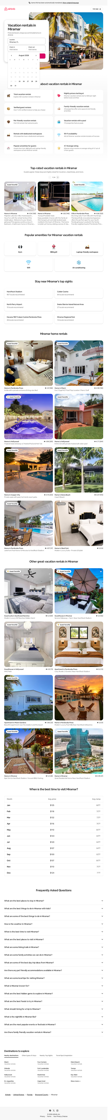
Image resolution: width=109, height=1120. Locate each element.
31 (15, 86)
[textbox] (17, 49)
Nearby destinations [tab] (11, 1055)
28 (32, 81)
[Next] (57, 177)
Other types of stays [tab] (29, 1055)
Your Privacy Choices (60, 1116)
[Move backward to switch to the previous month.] (11, 55)
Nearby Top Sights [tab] (46, 1055)
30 (11, 86)
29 (36, 81)
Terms (49, 1116)
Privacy (42, 1116)
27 (28, 81)
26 (24, 81)
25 (19, 81)
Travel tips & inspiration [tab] (64, 1055)
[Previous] (50, 177)
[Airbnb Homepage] (9, 9)
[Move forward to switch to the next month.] (36, 55)
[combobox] (26, 42)
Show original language (71, 3)
